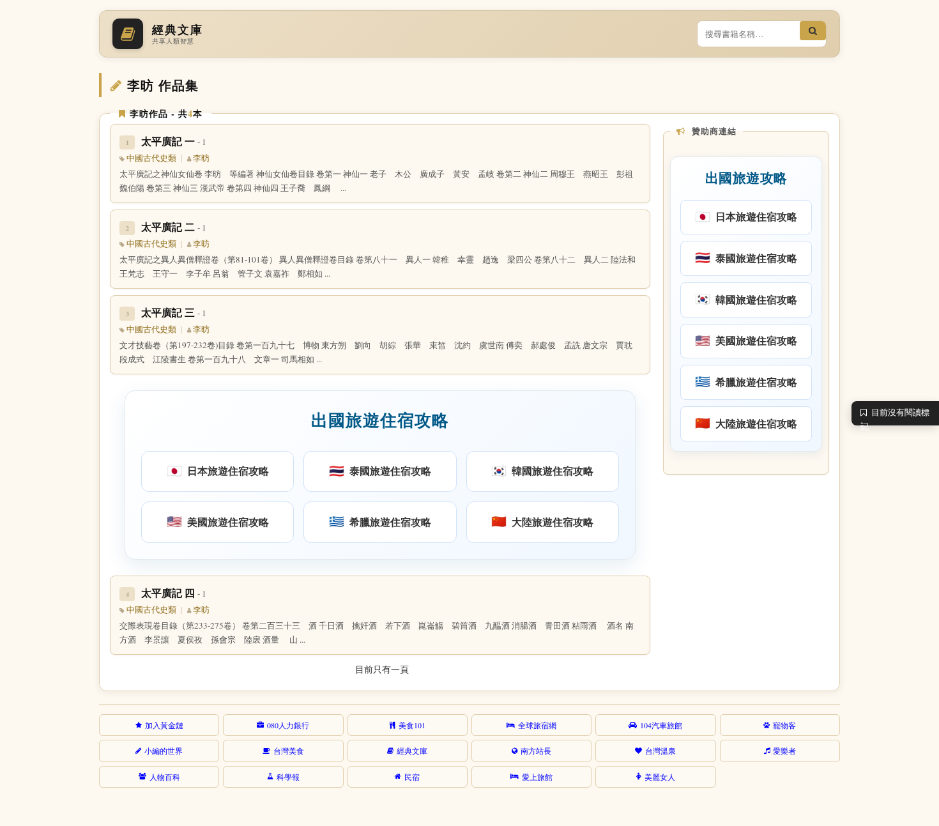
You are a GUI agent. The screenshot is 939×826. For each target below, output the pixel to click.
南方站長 (536, 751)
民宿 (412, 777)
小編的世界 (163, 751)
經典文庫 (412, 751)
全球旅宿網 (537, 725)
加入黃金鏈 (164, 725)
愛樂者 (784, 751)
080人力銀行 (288, 725)
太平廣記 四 (173, 592)
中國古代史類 (151, 158)
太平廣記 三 (173, 312)
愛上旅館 (537, 777)
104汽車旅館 (661, 725)
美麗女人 (660, 777)
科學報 (288, 777)
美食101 (412, 725)
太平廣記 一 (173, 141)
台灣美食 (288, 751)
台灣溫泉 (660, 751)
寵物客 (784, 725)
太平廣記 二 (173, 226)
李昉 (201, 158)
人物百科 (164, 777)
